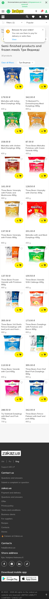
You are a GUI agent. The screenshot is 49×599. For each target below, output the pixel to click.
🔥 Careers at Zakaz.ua (12, 536)
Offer (3, 501)
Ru (10, 461)
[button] (36, 11)
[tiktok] (27, 563)
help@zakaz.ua (8, 547)
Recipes (4, 523)
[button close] (46, 2)
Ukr (2, 461)
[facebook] (4, 563)
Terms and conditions (11, 510)
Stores (4, 531)
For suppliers (7, 518)
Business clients (8, 514)
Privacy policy (7, 505)
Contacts (5, 527)
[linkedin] (19, 563)
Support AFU (7, 467)
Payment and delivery (11, 492)
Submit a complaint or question (15, 482)
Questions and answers (12, 478)
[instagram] (11, 563)
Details (25, 6)
